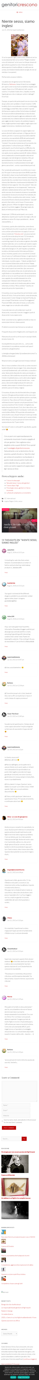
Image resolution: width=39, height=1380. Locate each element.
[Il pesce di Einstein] (15, 1195)
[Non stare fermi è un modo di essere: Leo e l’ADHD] (3, 1233)
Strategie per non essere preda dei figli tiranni (18, 1152)
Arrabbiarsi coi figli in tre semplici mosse (15, 1198)
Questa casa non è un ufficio (10, 1321)
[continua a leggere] (30, 1359)
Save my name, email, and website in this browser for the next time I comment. (20, 1121)
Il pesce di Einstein (8, 1175)
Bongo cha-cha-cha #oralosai (11, 1304)
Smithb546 (11, 583)
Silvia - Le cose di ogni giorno (17, 817)
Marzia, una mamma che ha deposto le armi (15, 1256)
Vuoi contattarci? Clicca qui (10, 1364)
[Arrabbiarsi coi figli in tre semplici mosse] (15, 1218)
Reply (6, 572)
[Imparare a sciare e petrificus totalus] (3, 1270)
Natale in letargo (7, 1311)
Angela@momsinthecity (15, 870)
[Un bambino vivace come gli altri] (3, 1279)
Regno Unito (13, 501)
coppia (6, 501)
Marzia (9, 997)
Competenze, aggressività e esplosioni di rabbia (17, 1265)
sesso (20, 501)
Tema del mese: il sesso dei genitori (18, 483)
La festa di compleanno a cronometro (18, 493)
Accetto (13, 1377)
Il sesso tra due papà (13, 480)
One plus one (18, 234)
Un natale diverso (7, 1314)
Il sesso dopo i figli (12, 485)
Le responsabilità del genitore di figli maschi (16, 1308)
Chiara (9, 918)
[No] (37, 1372)
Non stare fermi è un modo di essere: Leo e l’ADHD (18, 1237)
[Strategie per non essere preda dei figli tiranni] (15, 1172)
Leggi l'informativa (23, 1377)
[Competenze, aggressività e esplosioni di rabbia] (3, 1261)
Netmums (12, 84)
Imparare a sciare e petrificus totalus (13, 1274)
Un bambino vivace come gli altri (12, 1283)
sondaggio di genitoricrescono (19, 448)
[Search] (24, 1139)
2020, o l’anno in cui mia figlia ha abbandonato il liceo (18, 1317)
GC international (10, 498)
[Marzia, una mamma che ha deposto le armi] (3, 1252)
